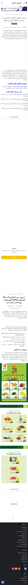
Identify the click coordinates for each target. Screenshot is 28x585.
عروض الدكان (24, 537)
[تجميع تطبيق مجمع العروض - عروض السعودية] (14, 8)
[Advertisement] (14, 55)
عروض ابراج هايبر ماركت (22, 546)
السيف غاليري (24, 557)
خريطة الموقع (24, 580)
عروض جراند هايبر (23, 544)
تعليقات (14, 257)
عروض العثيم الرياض (19, 86)
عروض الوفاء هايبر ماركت (22, 541)
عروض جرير (24, 554)
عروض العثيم (8, 14)
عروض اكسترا (24, 527)
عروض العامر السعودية (22, 539)
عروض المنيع (24, 533)
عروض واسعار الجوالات (22, 552)
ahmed (23, 27)
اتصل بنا (25, 576)
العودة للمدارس (24, 559)
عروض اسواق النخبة (23, 535)
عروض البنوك (24, 561)
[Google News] (14, 117)
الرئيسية (20, 14)
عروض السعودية (14, 14)
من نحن (25, 582)
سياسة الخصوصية (23, 578)
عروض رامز (24, 529)
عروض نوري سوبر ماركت (22, 531)
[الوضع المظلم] (1, 3)
